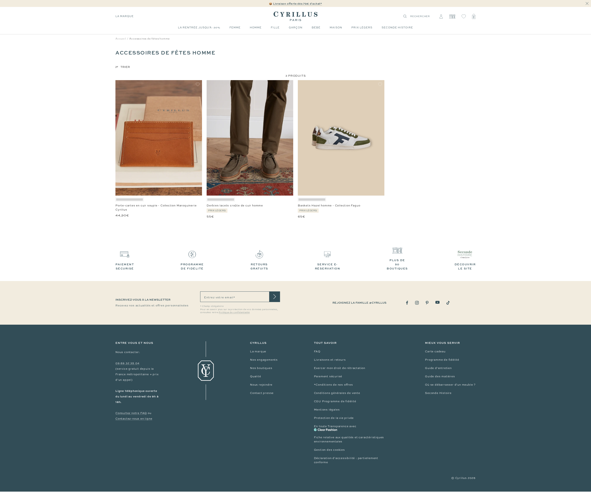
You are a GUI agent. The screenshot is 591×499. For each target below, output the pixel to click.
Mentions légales (327, 409)
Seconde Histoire (438, 393)
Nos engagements (264, 360)
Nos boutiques (261, 368)
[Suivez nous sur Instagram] (417, 303)
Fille (275, 27)
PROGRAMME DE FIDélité (192, 266)
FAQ (317, 351)
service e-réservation (327, 266)
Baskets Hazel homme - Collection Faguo (329, 205)
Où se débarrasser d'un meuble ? (450, 385)
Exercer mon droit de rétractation (339, 368)
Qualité (255, 376)
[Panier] (474, 16)
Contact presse (262, 393)
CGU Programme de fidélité (335, 401)
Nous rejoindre (261, 385)
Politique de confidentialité (234, 312)
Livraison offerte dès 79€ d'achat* (297, 3)
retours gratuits (259, 266)
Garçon (295, 27)
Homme (256, 27)
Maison (336, 27)
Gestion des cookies (329, 450)
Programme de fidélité (442, 360)
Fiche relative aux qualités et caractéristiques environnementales (349, 439)
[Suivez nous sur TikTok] (448, 303)
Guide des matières (440, 376)
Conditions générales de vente (337, 393)
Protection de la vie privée (334, 418)
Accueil (120, 38)
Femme (235, 27)
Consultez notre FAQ (131, 413)
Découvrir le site (465, 266)
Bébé (316, 27)
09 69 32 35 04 (127, 363)
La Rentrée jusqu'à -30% (199, 27)
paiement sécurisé (124, 266)
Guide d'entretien (438, 368)
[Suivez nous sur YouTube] (437, 302)
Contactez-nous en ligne (133, 418)
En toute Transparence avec (335, 426)
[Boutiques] (452, 16)
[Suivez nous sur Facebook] (407, 303)
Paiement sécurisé (328, 376)
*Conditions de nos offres (333, 385)
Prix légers (361, 27)
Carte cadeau (435, 351)
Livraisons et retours (330, 360)
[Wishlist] (463, 16)
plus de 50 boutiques (397, 264)
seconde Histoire (397, 27)
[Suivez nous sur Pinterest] (427, 303)
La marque (124, 16)
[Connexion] (441, 16)
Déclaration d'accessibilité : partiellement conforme (346, 460)
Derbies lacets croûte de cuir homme (235, 205)
